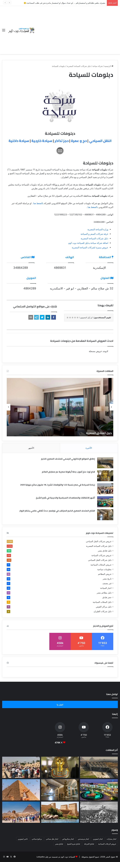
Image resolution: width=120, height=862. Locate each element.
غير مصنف (107, 583)
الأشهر (31, 448)
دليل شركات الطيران (103, 611)
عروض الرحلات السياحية (107, 844)
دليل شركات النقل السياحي (100, 560)
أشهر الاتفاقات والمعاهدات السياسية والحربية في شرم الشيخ (65, 498)
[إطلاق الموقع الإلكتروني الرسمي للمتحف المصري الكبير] (105, 462)
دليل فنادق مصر (105, 551)
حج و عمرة (79, 141)
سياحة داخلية (19, 141)
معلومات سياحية (104, 569)
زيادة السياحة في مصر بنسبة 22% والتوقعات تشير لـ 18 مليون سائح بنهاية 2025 (57, 485)
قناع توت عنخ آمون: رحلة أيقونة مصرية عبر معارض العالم (68, 472)
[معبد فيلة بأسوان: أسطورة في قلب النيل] (60, 812)
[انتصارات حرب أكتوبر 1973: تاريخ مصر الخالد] (99, 812)
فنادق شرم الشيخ (73, 844)
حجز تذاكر (62, 141)
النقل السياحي (100, 141)
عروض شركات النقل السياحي (99, 541)
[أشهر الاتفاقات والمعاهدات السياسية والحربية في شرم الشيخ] (105, 501)
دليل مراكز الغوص (104, 607)
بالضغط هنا (38, 203)
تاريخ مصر (107, 579)
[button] (53, 317)
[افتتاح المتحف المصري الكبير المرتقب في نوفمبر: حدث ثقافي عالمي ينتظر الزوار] (105, 514)
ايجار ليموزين (98, 839)
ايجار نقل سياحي (52, 839)
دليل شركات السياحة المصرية (79, 66)
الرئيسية (108, 66)
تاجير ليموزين (23, 839)
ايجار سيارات (111, 839)
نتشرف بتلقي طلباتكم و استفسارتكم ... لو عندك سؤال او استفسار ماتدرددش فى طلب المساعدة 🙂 (64, 3)
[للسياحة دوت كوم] (21, 30)
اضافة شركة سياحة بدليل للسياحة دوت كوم (88, 243)
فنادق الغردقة (89, 844)
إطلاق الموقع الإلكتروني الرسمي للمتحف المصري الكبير (68, 459)
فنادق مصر (59, 844)
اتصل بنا (60, 704)
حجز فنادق (107, 597)
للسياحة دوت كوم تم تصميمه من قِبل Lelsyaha (56, 857)
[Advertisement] (76, 27)
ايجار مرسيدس (83, 839)
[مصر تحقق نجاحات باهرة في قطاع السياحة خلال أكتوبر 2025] (21, 812)
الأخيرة (89, 448)
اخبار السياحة (106, 588)
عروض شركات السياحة (101, 555)
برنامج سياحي (37, 839)
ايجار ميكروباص (68, 839)
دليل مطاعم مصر (104, 593)
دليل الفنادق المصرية (99, 433)
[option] (60, 407)
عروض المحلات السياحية (101, 565)
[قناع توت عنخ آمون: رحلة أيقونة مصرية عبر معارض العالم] (105, 475)
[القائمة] (3, 31)
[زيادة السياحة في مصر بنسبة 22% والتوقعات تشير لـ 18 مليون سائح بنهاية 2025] (105, 488)
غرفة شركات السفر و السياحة (94, 234)
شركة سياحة (97, 66)
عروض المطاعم (105, 574)
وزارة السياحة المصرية (98, 229)
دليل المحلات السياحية (102, 602)
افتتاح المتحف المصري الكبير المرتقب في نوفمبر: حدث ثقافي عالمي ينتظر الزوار (57, 511)
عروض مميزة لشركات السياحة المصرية (90, 247)
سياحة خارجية (41, 141)
